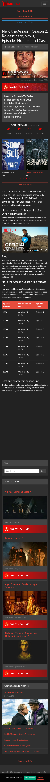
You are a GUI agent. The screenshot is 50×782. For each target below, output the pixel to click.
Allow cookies (30, 778)
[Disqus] (25, 426)
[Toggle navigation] (45, 3)
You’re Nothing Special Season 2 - (22, 751)
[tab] (20, 178)
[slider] (15, 250)
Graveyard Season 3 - (17, 746)
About (40, 778)
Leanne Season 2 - (16, 740)
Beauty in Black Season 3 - (19, 728)
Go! (42, 471)
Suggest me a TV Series (25, 22)
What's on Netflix (25, 184)
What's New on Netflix (25, 11)
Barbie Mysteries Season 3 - (20, 734)
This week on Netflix (25, 17)
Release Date (9, 47)
